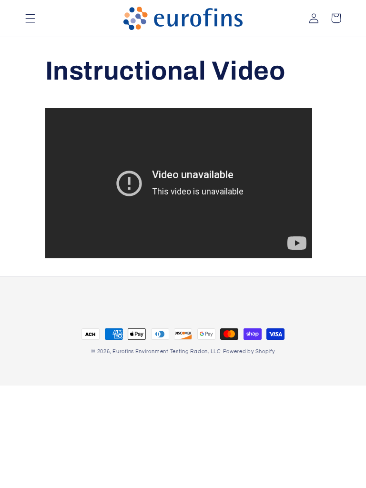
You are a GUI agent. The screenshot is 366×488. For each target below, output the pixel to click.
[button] (30, 18)
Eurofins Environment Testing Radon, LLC (166, 351)
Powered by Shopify (249, 351)
